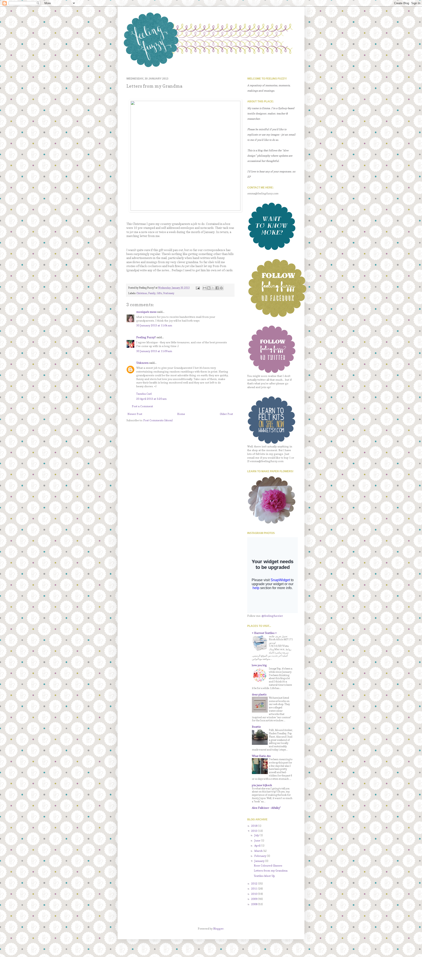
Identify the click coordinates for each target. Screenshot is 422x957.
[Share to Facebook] (217, 288)
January (259, 861)
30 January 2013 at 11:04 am (154, 325)
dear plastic (259, 694)
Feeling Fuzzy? (146, 337)
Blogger (218, 928)
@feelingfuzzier (272, 615)
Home (181, 414)
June (257, 840)
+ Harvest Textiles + (264, 633)
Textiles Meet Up (264, 875)
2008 (254, 904)
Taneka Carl (144, 393)
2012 (254, 883)
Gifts (159, 293)
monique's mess (146, 311)
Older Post (226, 414)
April (257, 845)
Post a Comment (142, 406)
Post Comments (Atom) (158, 420)
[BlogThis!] (209, 288)
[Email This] (204, 288)
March (258, 850)
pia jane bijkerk (262, 785)
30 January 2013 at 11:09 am (154, 351)
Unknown (142, 362)
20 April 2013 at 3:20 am (151, 398)
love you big (259, 665)
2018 (254, 825)
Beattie (256, 726)
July (257, 835)
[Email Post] (197, 287)
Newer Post (134, 414)
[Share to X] (213, 288)
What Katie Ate (261, 756)
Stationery (168, 293)
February (260, 856)
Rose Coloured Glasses (268, 865)
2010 (254, 893)
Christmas (141, 293)
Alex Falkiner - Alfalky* (266, 807)
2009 (254, 899)
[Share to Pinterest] (221, 288)
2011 (254, 888)
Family (152, 293)
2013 (254, 830)
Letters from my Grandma (270, 870)
